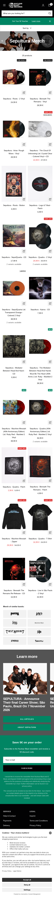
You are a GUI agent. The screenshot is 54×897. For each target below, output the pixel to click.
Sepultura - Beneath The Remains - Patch (40, 488)
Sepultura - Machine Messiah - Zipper (14, 540)
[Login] (43, 5)
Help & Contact (9, 816)
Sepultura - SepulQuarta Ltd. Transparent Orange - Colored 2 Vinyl (14, 312)
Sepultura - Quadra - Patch (14, 487)
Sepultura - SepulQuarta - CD (14, 257)
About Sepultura (27, 727)
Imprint (32, 816)
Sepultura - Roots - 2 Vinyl (14, 99)
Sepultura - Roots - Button (14, 205)
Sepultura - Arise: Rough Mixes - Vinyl (14, 151)
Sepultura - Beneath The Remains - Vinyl (40, 100)
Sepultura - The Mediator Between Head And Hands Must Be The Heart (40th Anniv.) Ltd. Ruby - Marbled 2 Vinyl (40, 374)
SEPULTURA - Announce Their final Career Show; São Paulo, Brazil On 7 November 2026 (24, 704)
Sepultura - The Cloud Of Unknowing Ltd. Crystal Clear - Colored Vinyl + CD (40, 153)
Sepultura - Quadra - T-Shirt (40, 539)
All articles (27, 719)
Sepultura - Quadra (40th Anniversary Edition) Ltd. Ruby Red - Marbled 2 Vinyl (40, 431)
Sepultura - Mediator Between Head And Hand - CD (14, 371)
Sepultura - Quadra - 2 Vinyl (40, 257)
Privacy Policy (35, 825)
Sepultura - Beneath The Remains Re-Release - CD (14, 591)
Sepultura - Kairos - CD (40, 309)
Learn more (36, 21)
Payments (7, 821)
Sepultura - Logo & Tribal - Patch (40, 206)
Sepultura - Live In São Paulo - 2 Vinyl (40, 591)
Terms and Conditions (39, 821)
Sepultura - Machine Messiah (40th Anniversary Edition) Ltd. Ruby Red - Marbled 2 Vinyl (14, 432)
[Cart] (49, 5)
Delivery (6, 825)
